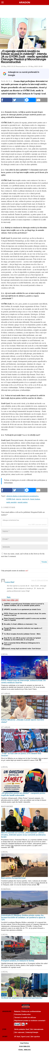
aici (26, 570)
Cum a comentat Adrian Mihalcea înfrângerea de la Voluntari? (22, 643)
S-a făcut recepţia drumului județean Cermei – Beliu (22, 634)
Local (4, 654)
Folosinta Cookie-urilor (22, 1014)
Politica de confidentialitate (31, 1011)
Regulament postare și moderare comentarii (29, 1020)
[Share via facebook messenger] (30, 100)
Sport (4, 1036)
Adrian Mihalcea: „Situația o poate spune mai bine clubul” (22, 721)
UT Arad (5, 694)
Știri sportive (35, 1036)
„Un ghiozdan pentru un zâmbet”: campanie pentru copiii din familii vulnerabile (23, 794)
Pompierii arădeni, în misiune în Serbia (17, 961)
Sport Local (25, 1036)
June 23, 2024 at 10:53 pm (39, 580)
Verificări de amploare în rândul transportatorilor (22, 998)
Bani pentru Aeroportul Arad (13, 878)
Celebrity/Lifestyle (32, 1032)
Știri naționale (19, 1032)
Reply (9, 597)
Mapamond (7, 806)
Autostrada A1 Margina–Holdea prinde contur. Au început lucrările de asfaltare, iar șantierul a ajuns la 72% (23, 917)
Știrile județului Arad (21, 1029)
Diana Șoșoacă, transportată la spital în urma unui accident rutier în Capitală (25, 619)
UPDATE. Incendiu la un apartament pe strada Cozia (22, 609)
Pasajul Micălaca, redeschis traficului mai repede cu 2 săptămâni (23, 629)
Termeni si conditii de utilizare (25, 1017)
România (6, 889)
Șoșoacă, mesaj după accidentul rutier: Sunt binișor (22, 648)
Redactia (17, 1011)
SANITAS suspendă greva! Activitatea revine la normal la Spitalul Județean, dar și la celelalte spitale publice (24, 604)
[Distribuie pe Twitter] (18, 100)
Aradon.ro (6, 1011)
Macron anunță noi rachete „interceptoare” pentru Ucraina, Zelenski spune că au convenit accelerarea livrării (23, 835)
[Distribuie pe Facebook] (7, 100)
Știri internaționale (36, 1029)
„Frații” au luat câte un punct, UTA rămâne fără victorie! (21, 754)
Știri (4, 1029)
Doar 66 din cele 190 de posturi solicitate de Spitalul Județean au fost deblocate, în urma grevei (22, 639)
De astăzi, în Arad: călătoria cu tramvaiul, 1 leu (20, 624)
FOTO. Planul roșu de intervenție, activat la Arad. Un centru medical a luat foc (25, 614)
